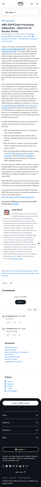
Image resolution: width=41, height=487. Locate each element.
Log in (19, 302)
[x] (3, 466)
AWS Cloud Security (11, 347)
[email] (27, 466)
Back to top (19, 472)
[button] (10, 12)
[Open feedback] (39, 243)
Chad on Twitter (17, 259)
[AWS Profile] (37, 4)
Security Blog (30, 273)
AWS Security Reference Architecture (17, 352)
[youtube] (20, 466)
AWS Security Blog (8, 21)
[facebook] (7, 466)
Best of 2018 (10, 271)
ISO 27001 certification (15, 153)
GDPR (36, 271)
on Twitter (15, 204)
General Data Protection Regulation (13, 273)
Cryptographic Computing (13, 361)
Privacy (5, 478)
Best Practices (9, 354)
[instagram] (13, 466)
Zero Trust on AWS (11, 359)
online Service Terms (9, 51)
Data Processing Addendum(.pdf (13, 49)
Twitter (9, 381)
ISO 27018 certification (25, 156)
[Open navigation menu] (3, 3)
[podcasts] (23, 466)
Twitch (9, 388)
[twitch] (17, 466)
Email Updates (11, 391)
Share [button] (14, 39)
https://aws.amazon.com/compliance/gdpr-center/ (18, 197)
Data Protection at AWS (12, 357)
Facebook (9, 384)
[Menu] (37, 322)
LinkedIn (9, 386)
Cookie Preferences (24, 478)
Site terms (12, 478)
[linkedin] (10, 466)
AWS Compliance (10, 350)
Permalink (27, 36)
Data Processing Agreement (24, 271)
